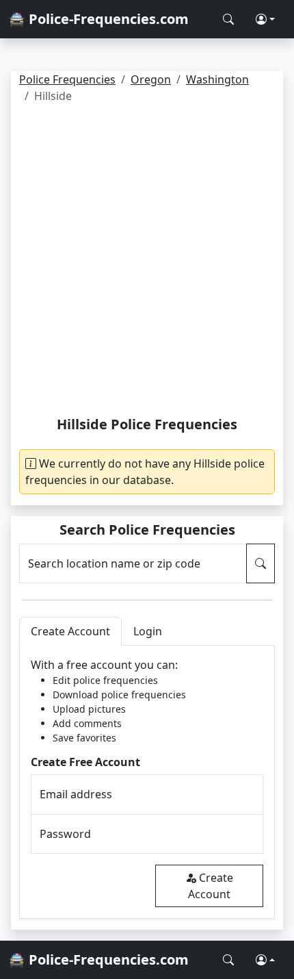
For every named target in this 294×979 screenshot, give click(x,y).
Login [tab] (147, 631)
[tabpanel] (147, 782)
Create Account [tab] (70, 631)
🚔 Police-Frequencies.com (98, 19)
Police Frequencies (67, 79)
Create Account (210, 886)
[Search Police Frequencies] (228, 19)
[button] (265, 19)
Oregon (151, 79)
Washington (217, 79)
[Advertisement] (147, 262)
